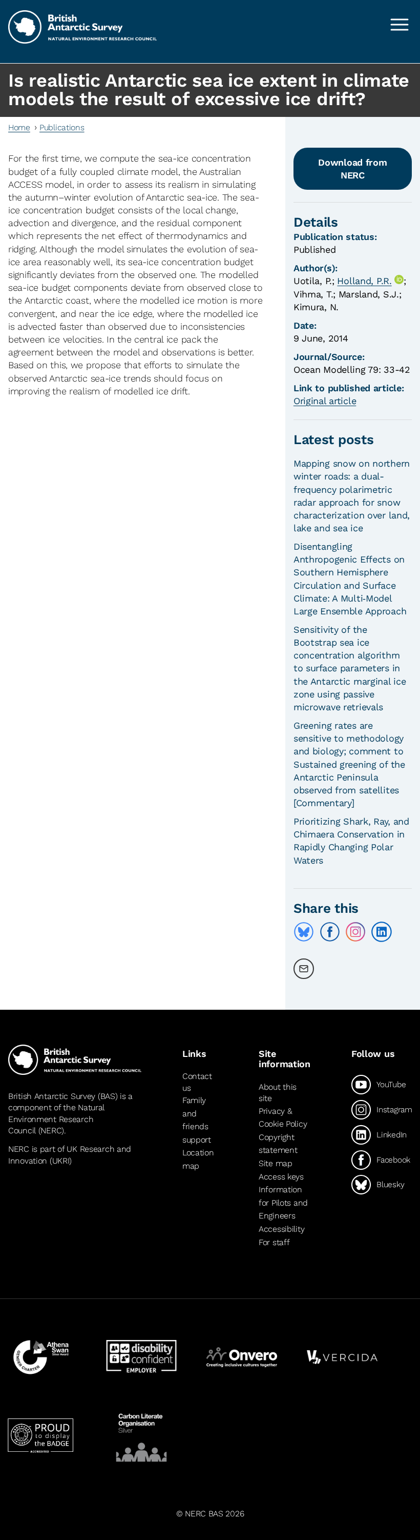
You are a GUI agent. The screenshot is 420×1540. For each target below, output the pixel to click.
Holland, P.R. (364, 280)
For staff (274, 1242)
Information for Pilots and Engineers (283, 1203)
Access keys (281, 1177)
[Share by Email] (303, 968)
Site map (275, 1163)
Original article (324, 400)
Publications (62, 127)
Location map (198, 1159)
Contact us (197, 1081)
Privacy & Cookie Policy (283, 1117)
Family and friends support (196, 1120)
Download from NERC (352, 169)
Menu (399, 24)
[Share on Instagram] (355, 932)
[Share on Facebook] (330, 932)
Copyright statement (278, 1143)
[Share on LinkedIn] (381, 932)
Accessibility (281, 1229)
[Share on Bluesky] (303, 932)
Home (19, 127)
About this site (278, 1092)
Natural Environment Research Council (56, 1119)
